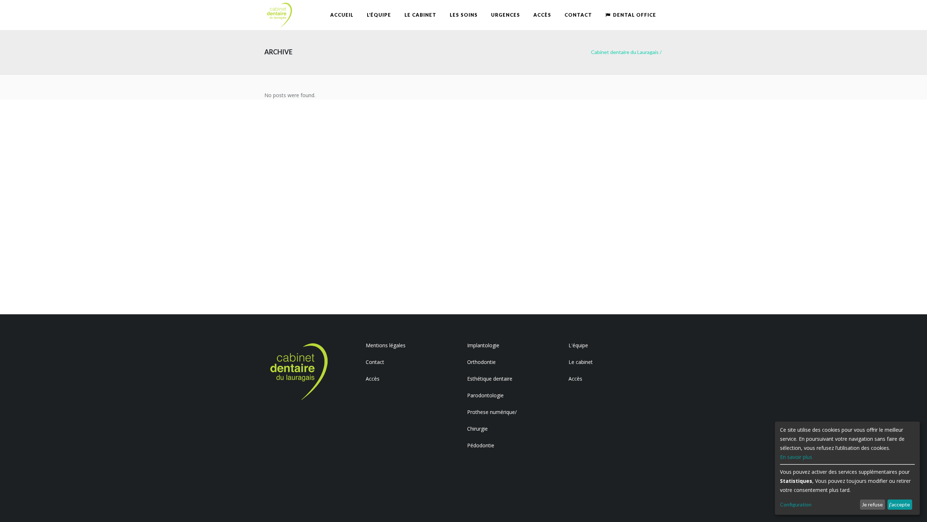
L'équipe (578, 345)
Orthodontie (481, 362)
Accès (372, 378)
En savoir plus (796, 456)
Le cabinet (581, 362)
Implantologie (483, 345)
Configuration (795, 504)
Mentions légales (386, 345)
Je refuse (872, 504)
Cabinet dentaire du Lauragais (625, 52)
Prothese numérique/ (492, 412)
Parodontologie (485, 395)
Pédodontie (480, 445)
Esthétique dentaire (489, 378)
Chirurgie (477, 428)
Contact (375, 362)
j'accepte (899, 504)
